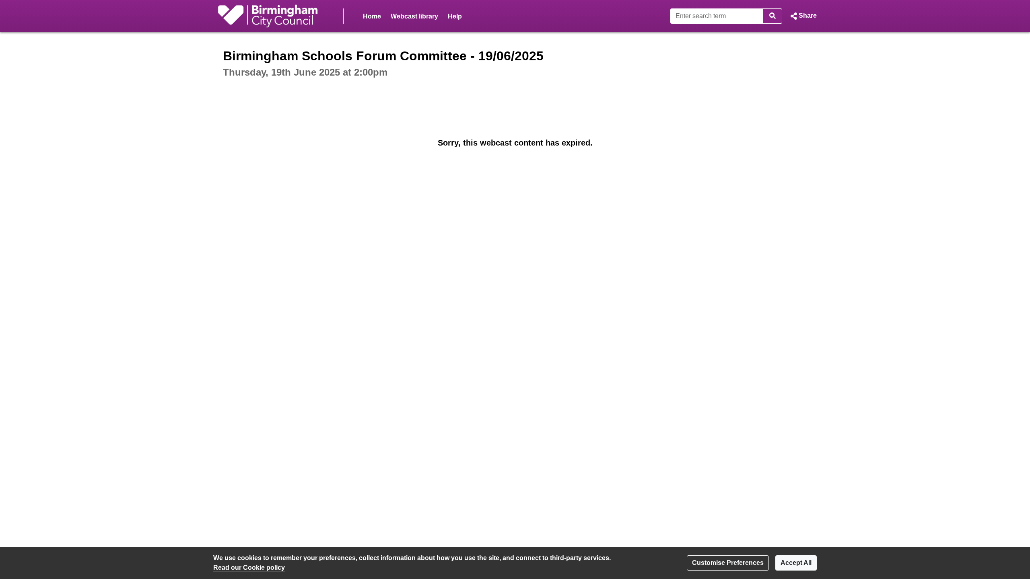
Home (372, 16)
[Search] (772, 16)
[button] (803, 16)
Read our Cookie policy (249, 567)
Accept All (796, 562)
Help (455, 16)
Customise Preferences (728, 562)
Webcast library (414, 16)
